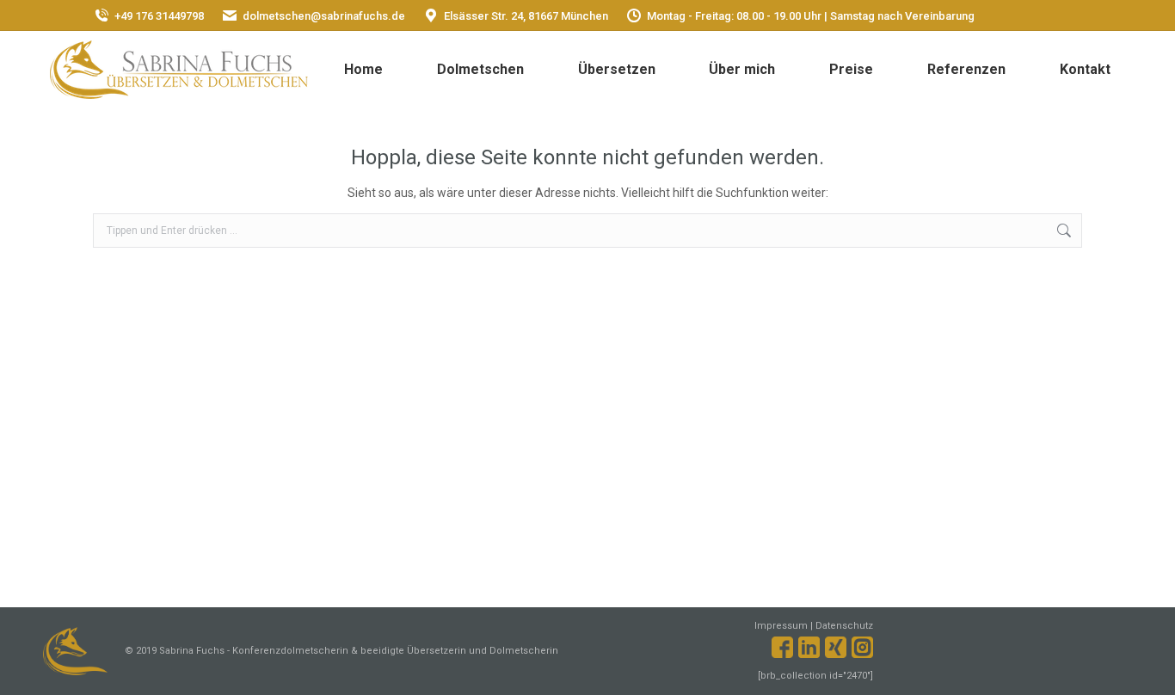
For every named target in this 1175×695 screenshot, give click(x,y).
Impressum (781, 625)
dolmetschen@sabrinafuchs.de (324, 15)
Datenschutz (844, 625)
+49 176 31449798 (159, 15)
